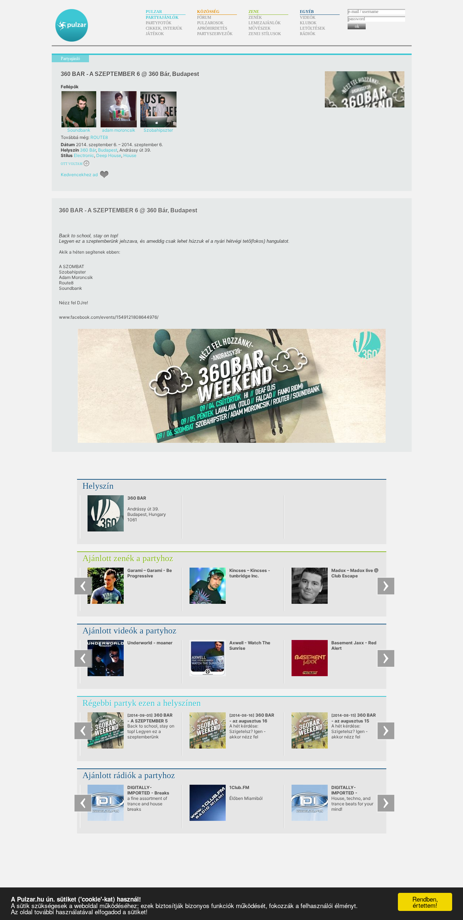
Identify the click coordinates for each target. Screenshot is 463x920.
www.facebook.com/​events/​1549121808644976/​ (108, 317)
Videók (307, 17)
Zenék (255, 17)
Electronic (84, 155)
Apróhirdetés (212, 28)
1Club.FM (239, 787)
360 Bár (88, 150)
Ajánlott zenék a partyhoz (127, 558)
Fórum (204, 17)
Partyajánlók (162, 17)
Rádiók (307, 33)
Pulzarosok (210, 23)
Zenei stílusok (265, 33)
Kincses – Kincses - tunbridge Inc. (249, 573)
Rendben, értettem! (425, 902)
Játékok (155, 33)
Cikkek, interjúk (164, 28)
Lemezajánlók (265, 23)
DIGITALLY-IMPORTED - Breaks (148, 790)
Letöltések (312, 28)
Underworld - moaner (150, 642)
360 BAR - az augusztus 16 (252, 720)
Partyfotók (158, 23)
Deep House (108, 155)
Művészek (260, 28)
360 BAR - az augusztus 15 (354, 720)
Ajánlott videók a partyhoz (129, 630)
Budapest (107, 150)
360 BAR (136, 498)
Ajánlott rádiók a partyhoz (128, 775)
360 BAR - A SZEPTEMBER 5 (150, 720)
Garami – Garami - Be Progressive (149, 573)
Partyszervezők (215, 33)
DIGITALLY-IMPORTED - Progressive (344, 793)
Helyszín (98, 486)
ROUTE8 (99, 137)
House (129, 155)
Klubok (308, 23)
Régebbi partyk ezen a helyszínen (141, 703)
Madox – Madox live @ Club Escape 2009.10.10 (354, 576)
